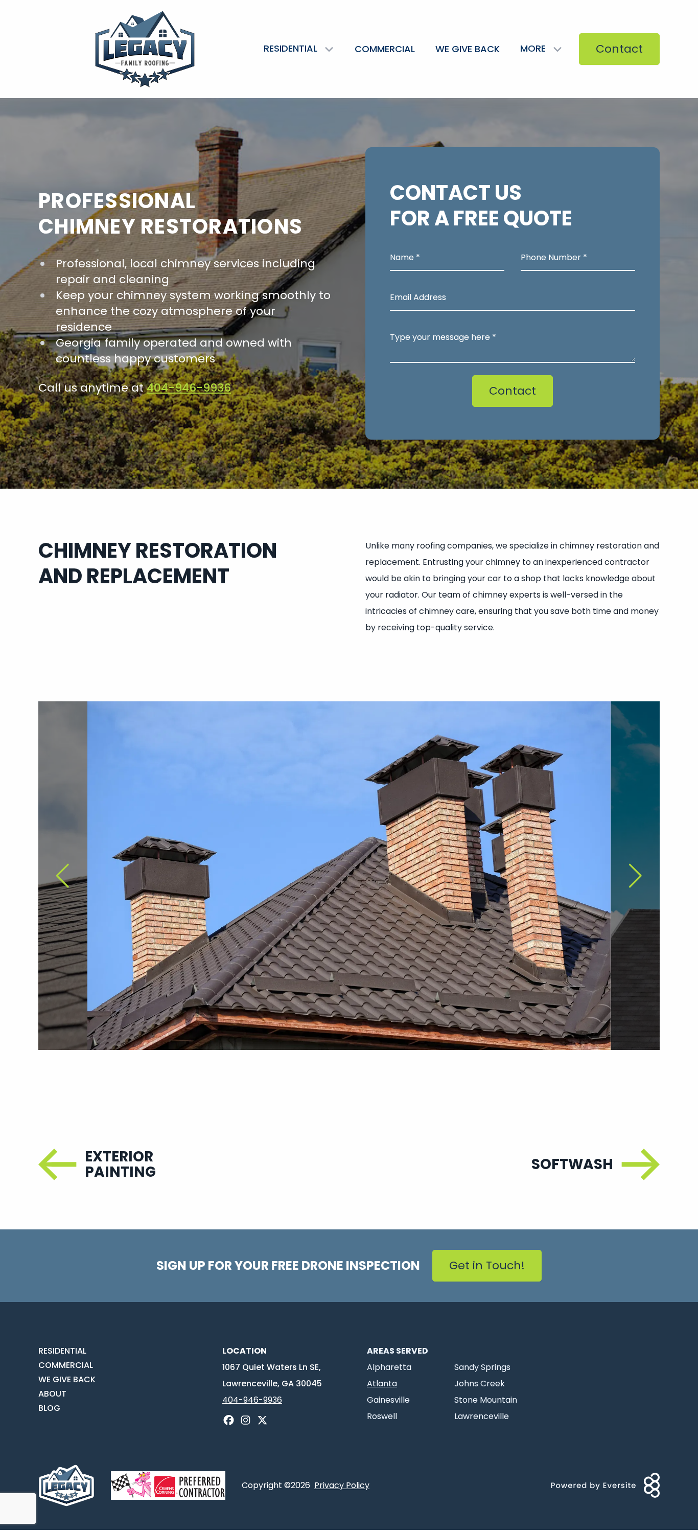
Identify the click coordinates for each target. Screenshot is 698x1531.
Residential (62, 1351)
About (52, 1394)
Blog (49, 1408)
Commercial (385, 48)
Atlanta (382, 1383)
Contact (619, 49)
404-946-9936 (189, 388)
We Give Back (467, 48)
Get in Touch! (487, 1265)
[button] (62, 875)
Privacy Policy (341, 1485)
